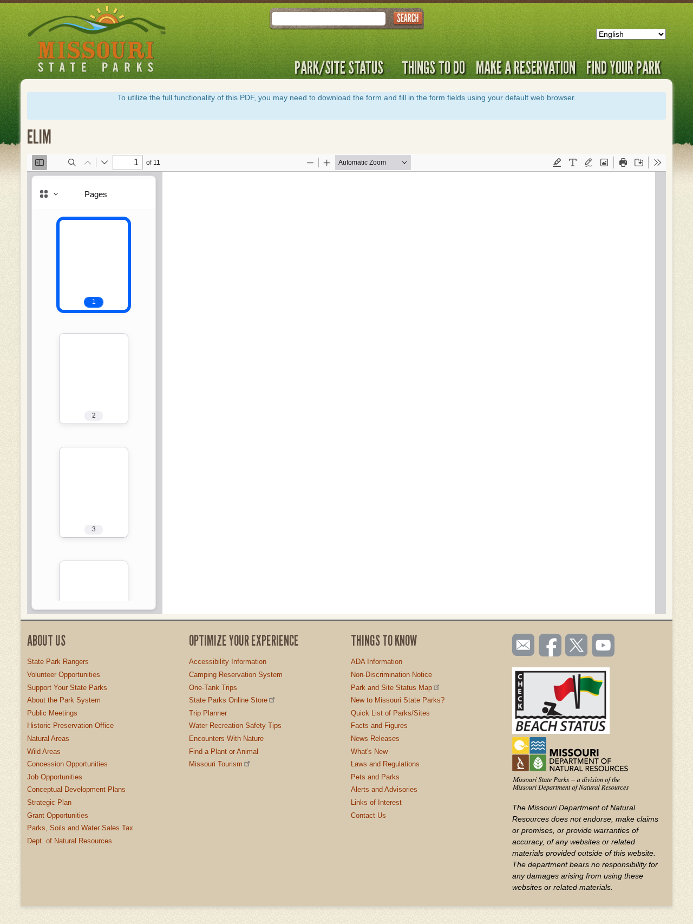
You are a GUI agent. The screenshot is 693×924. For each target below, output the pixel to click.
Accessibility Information (227, 662)
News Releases (375, 738)
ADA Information (376, 662)
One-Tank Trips (213, 688)
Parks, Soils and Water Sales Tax (80, 828)
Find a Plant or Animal (223, 751)
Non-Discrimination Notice (391, 675)
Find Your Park (623, 67)
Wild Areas (44, 751)
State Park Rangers (58, 662)
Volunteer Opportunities (63, 675)
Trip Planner (208, 713)
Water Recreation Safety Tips (235, 725)
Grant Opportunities (57, 815)
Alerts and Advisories (384, 789)
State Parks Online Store (228, 700)
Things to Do (433, 67)
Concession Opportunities (67, 764)
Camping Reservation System (236, 675)
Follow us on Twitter (575, 646)
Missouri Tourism (216, 764)
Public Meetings (52, 713)
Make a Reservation (526, 67)
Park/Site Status (339, 67)
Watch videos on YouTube (604, 646)
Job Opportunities (54, 777)
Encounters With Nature (226, 738)
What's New (369, 751)
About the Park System (64, 700)
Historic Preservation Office (70, 725)
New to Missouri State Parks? (397, 700)
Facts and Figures (379, 725)
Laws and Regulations (385, 764)
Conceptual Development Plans (76, 789)
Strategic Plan (49, 802)
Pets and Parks (375, 777)
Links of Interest (376, 802)
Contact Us (368, 815)
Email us (521, 645)
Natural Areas (48, 738)
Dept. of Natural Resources (69, 841)
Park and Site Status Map (391, 688)
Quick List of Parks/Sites (390, 713)
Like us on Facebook (551, 646)
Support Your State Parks (67, 688)
